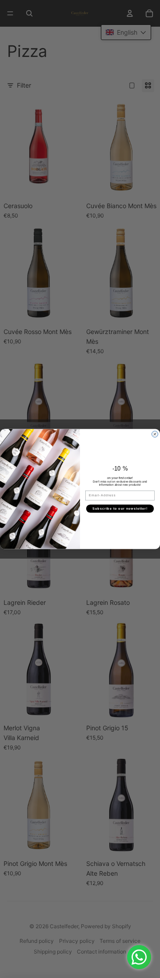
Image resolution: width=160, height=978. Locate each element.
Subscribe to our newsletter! (120, 508)
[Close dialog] (155, 434)
